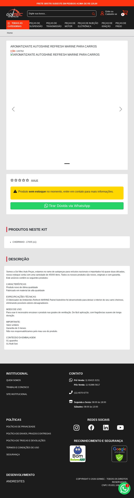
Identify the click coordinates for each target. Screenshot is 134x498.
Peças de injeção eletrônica (88, 25)
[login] (102, 13)
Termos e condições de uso (22, 447)
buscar (93, 13)
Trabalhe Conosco (17, 387)
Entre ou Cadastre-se (111, 12)
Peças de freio (121, 25)
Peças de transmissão (53, 25)
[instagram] (76, 427)
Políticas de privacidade (20, 426)
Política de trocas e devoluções (25, 440)
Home (10, 33)
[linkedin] (106, 427)
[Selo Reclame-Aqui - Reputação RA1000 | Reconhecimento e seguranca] (77, 453)
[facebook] (91, 427)
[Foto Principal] (67, 164)
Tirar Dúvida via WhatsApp (69, 206)
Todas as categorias (15, 25)
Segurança (13, 454)
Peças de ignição (107, 25)
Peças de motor (70, 25)
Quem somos (13, 380)
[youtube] (120, 427)
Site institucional (16, 394)
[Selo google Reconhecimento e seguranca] (119, 453)
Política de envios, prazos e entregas (28, 433)
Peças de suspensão (35, 25)
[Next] (115, 109)
